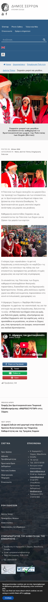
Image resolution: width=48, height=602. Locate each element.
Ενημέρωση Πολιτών (36, 64)
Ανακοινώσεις (7, 523)
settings (27, 593)
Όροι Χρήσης (6, 452)
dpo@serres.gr (36, 491)
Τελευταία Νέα (31, 27)
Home (8, 64)
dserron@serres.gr (37, 471)
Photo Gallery (17, 27)
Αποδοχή (8, 598)
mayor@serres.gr (37, 477)
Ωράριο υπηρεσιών (22, 31)
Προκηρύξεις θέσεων (10, 518)
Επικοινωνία (7, 31)
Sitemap (5, 27)
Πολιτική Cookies (8, 471)
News (17, 152)
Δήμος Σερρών (24, 6)
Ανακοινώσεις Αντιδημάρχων (13, 527)
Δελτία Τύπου (9, 70)
